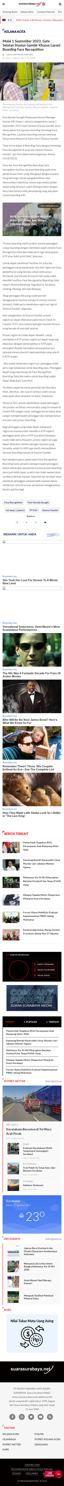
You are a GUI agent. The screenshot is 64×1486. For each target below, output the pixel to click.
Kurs (6, 1449)
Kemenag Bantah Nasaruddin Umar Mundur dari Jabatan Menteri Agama (41, 863)
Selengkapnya (53, 1081)
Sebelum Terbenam (33, 1185)
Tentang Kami (10, 11)
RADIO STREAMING (45, 964)
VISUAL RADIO (43, 975)
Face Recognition (13, 502)
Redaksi (16, 1473)
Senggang (41, 1444)
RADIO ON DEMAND (46, 970)
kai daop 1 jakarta (15, 510)
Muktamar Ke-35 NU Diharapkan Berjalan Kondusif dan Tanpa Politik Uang (42, 881)
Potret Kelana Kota (47, 1439)
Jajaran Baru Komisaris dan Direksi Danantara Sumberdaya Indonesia (40, 1251)
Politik (39, 1434)
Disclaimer (32, 1473)
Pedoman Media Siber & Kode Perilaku (32, 1469)
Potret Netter (12, 1444)
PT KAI (33, 510)
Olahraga (9, 1439)
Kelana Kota (27, 11)
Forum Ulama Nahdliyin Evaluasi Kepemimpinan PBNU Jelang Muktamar (40, 916)
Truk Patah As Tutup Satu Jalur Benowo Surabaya (39, 1169)
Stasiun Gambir (50, 510)
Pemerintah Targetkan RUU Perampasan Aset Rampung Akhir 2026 (41, 846)
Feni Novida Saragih (38, 502)
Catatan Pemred (46, 11)
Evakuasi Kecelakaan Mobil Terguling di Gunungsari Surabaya (37, 1150)
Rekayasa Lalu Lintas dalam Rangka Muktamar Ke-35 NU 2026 (39, 1266)
